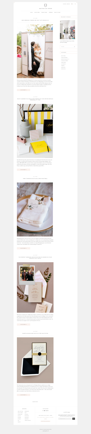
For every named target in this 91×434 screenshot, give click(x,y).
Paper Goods (44, 12)
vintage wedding (64, 57)
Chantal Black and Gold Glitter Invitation (35, 333)
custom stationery (64, 60)
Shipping (19, 417)
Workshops (27, 411)
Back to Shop (57, 12)
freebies (62, 65)
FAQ (18, 420)
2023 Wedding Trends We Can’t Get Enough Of (35, 20)
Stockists (26, 414)
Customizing (20, 414)
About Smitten (20, 411)
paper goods (63, 62)
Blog (32, 12)
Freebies (51, 12)
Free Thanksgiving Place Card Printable (35, 178)
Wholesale (27, 417)
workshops (63, 67)
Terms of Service (28, 420)
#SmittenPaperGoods (45, 421)
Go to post (23, 169)
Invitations (37, 12)
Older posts (35, 401)
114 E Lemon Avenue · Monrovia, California (46, 418)
